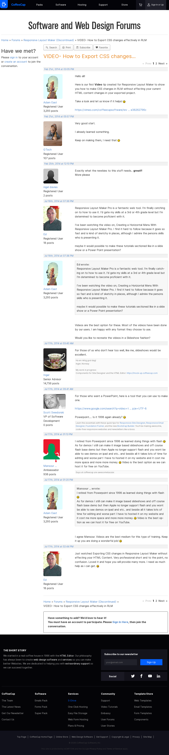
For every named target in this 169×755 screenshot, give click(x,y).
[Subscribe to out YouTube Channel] (150, 676)
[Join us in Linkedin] (158, 676)
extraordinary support (77, 663)
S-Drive (72, 700)
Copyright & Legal (120, 737)
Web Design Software (82, 737)
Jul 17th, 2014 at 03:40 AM (58, 343)
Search (52, 47)
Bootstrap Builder (125, 426)
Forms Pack (41, 706)
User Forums (108, 719)
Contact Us (8, 719)
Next (161, 63)
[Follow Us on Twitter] (132, 676)
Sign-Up (151, 662)
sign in (14, 57)
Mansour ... (50, 465)
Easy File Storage (77, 713)
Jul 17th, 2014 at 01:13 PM (58, 434)
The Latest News (11, 706)
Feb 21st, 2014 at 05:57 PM (59, 116)
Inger (46, 375)
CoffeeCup (8, 693)
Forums (16, 40)
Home (4, 40)
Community (108, 693)
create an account (15, 61)
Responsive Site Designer (132, 423)
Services (73, 693)
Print (68, 47)
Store (124, 4)
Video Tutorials (109, 706)
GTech (47, 149)
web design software (45, 659)
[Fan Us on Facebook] (141, 676)
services (67, 659)
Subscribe (84, 47)
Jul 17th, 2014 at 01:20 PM (58, 480)
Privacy (136, 737)
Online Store (62, 737)
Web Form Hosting (78, 719)
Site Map (147, 737)
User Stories (108, 725)
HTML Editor (67, 655)
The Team (7, 700)
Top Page (21, 737)
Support (103, 4)
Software (61, 4)
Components (141, 719)
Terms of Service (114, 749)
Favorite (103, 47)
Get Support (102, 737)
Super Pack (41, 713)
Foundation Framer (94, 426)
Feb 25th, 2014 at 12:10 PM (59, 163)
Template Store (143, 693)
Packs (39, 4)
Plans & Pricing (76, 725)
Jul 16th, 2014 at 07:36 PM (58, 201)
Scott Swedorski (53, 412)
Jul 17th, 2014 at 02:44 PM (58, 546)
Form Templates (143, 713)
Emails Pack (41, 700)
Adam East (50, 102)
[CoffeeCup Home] (18, 5)
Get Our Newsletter (13, 713)
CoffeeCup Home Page (41, 737)
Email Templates (143, 706)
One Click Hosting (78, 706)
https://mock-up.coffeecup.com (142, 373)
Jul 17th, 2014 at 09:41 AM (58, 389)
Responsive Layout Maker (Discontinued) (48, 40)
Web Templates (143, 700)
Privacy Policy (96, 749)
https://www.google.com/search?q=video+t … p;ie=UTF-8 (111, 408)
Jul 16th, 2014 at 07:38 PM (58, 255)
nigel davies (50, 187)
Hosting (82, 4)
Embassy (106, 713)
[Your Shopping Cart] (140, 5)
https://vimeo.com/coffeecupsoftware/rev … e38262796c (110, 109)
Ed (45, 234)
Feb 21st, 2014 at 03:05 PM (59, 69)
